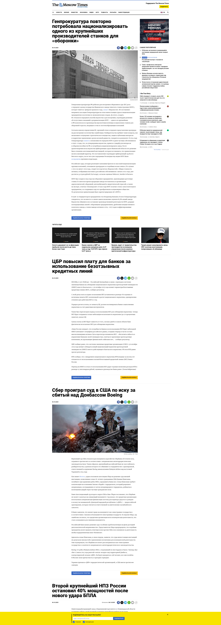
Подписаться (110, 322)
